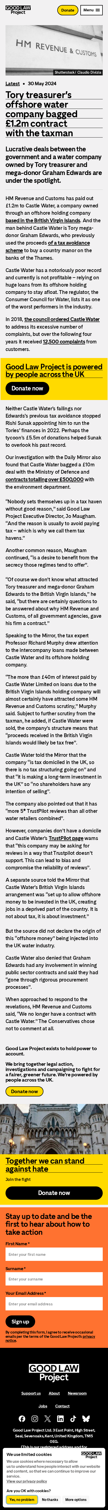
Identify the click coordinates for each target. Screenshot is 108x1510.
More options (75, 1500)
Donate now (24, 1091)
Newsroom (77, 1393)
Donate (67, 10)
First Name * (18, 1243)
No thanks (50, 1500)
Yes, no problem (22, 1500)
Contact (62, 1406)
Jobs (42, 1406)
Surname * (16, 1268)
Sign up (20, 1321)
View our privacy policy (27, 1481)
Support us (30, 1393)
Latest (13, 83)
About (54, 1393)
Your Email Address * (26, 1293)
